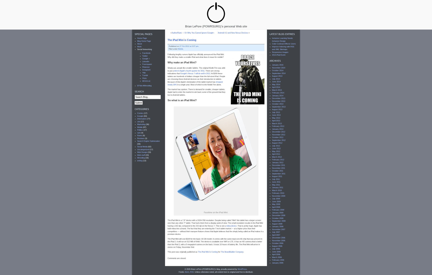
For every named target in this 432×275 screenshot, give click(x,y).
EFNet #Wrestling (144, 86)
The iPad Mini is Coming (182, 40)
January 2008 (277, 227)
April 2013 (276, 121)
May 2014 (276, 84)
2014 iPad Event (278, 55)
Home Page (142, 38)
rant (138, 133)
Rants (139, 135)
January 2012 (277, 162)
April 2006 (276, 254)
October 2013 (277, 104)
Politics (140, 130)
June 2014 (276, 82)
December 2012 (278, 132)
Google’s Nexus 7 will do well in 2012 (195, 73)
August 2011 (277, 176)
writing (139, 161)
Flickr (144, 78)
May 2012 (276, 151)
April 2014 (276, 87)
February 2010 (278, 193)
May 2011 (276, 185)
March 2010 (277, 190)
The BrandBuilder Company (232, 252)
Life (138, 122)
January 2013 (277, 129)
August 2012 (277, 143)
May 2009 (276, 204)
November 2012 (278, 135)
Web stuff (141, 155)
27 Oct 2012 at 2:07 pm (189, 46)
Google (140, 116)
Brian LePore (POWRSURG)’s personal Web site (216, 26)
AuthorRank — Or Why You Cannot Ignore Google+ (193, 33)
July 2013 (276, 112)
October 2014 (277, 70)
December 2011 (278, 165)
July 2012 (276, 146)
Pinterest (146, 67)
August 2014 (277, 76)
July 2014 (276, 79)
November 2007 (278, 229)
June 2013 (276, 115)
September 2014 (279, 73)
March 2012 (277, 157)
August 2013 (277, 109)
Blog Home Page (144, 41)
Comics (140, 113)
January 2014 (277, 96)
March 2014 (277, 90)
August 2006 (277, 246)
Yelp (144, 73)
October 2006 (277, 243)
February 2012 (278, 160)
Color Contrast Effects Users (284, 44)
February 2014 (278, 93)
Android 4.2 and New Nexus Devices (233, 33)
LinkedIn (145, 61)
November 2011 (278, 168)
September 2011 (278, 174)
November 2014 (278, 68)
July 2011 (276, 179)
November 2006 (278, 241)
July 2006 (276, 249)
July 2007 (276, 232)
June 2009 (276, 202)
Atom (187, 272)
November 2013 (278, 101)
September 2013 (279, 107)
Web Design (142, 152)
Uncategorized (143, 149)
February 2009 (278, 210)
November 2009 (278, 196)
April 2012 (276, 154)
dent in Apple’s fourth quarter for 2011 (189, 71)
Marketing (141, 124)
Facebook (146, 53)
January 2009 (277, 213)
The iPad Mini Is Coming (208, 252)
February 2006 (278, 260)
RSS (192, 272)
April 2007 (276, 235)
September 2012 (279, 140)
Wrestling (141, 158)
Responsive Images (280, 52)
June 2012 (276, 148)
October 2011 (277, 171)
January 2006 (277, 263)
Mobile (180, 49)
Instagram (146, 70)
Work (139, 47)
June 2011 (276, 182)
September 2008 (279, 221)
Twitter (145, 56)
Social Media (142, 147)
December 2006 (278, 238)
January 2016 (277, 65)
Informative (141, 119)
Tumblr (145, 75)
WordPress (242, 269)
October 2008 (277, 218)
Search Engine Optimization (148, 141)
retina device (231, 226)
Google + (146, 59)
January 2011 (277, 187)
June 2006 (276, 252)
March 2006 (277, 257)
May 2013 (276, 118)
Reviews (140, 138)
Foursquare (147, 64)
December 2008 (278, 215)
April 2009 (276, 207)
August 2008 (277, 224)
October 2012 (277, 137)
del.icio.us (146, 81)
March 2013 (277, 123)
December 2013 (278, 98)
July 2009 (276, 199)
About (139, 44)
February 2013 (278, 126)
